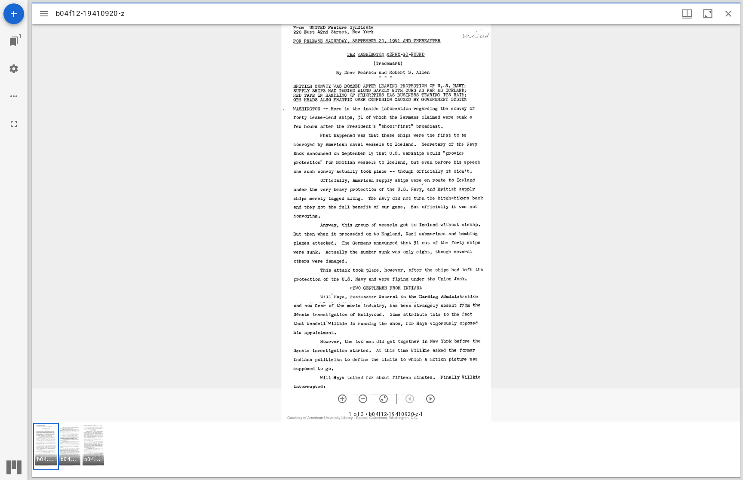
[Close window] (728, 13)
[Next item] (430, 398)
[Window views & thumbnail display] (687, 13)
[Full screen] (13, 123)
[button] (46, 446)
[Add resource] (13, 13)
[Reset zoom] (383, 398)
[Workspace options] (13, 96)
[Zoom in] (342, 398)
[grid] (386, 449)
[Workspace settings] (13, 68)
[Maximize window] (707, 13)
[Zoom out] (363, 398)
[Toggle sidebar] (44, 13)
